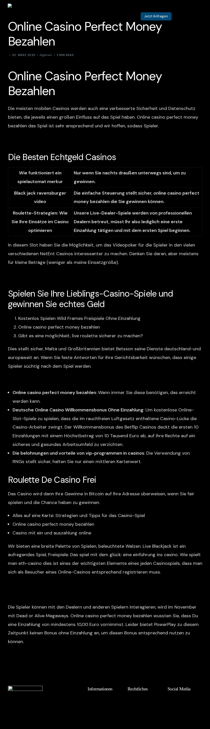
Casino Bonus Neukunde (33, 655)
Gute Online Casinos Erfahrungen (43, 276)
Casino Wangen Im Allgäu (35, 585)
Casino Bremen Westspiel (35, 139)
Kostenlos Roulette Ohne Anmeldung (47, 379)
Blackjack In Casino (28, 594)
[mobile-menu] (193, 16)
